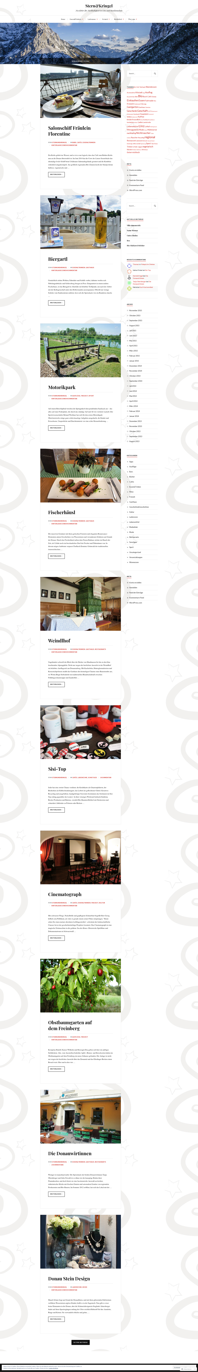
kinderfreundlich (133, 119)
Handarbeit (130, 114)
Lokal (147, 126)
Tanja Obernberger (139, 281)
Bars (74, 142)
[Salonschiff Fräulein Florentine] (80, 117)
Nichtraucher (143, 132)
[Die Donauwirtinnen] (80, 1143)
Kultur (102, 903)
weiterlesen (54, 175)
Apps (131, 462)
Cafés (79, 142)
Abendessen (151, 87)
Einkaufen (132, 100)
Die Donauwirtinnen (69, 1153)
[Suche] (155, 73)
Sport (91, 396)
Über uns (131, 19)
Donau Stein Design (69, 1278)
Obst (152, 133)
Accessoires (131, 92)
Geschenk (132, 110)
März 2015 (133, 351)
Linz (141, 126)
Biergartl (57, 259)
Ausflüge (76, 396)
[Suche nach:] (142, 73)
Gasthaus (90, 267)
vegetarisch (147, 146)
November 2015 (135, 310)
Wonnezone (134, 562)
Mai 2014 (133, 396)
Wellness (139, 149)
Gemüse (147, 107)
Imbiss (129, 117)
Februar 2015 (134, 356)
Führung (143, 104)
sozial (138, 143)
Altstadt (139, 92)
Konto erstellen (135, 170)
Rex (128, 240)
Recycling (141, 137)
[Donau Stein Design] (80, 1268)
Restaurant (131, 140)
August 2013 (134, 441)
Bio (140, 96)
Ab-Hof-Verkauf (139, 87)
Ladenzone (92, 19)
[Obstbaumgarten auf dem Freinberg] (80, 1012)
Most (145, 130)
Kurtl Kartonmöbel (146, 287)
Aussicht (129, 97)
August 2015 (134, 325)
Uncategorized (135, 552)
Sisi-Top (57, 769)
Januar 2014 (134, 416)
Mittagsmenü (133, 129)
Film (155, 101)
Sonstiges (92, 777)
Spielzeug (143, 143)
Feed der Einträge (136, 180)
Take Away (154, 143)
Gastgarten (132, 107)
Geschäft (142, 110)
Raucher (134, 137)
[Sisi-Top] (80, 758)
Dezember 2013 (135, 421)
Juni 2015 (133, 336)
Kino (142, 119)
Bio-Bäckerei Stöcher (136, 245)
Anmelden (133, 175)
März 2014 (133, 406)
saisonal (139, 141)
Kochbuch (146, 120)
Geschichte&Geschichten (139, 507)
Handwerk (136, 114)
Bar (134, 97)
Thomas (136, 264)
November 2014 (135, 371)
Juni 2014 (133, 391)
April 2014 (133, 401)
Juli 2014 (132, 386)
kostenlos (130, 122)
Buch (145, 96)
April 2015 (133, 346)
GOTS (150, 111)
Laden (140, 122)
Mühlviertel (152, 130)
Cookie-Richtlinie (53, 1368)
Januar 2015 (134, 361)
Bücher (132, 477)
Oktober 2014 (134, 376)
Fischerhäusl (61, 512)
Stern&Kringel (99, 5)
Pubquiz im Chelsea (148, 264)
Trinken (130, 147)
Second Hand (151, 140)
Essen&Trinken (75, 19)
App (144, 92)
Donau (154, 97)
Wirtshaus (145, 149)
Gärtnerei (154, 111)
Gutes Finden (132, 235)
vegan (140, 147)
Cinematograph (64, 894)
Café (149, 96)
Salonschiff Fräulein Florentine (69, 131)
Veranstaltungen (135, 557)
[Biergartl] (80, 248)
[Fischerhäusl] (80, 502)
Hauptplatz (144, 114)
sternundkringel (59, 142)
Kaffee (141, 116)
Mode (84, 1287)
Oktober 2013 (134, 431)
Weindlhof (59, 640)
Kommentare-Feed (136, 185)
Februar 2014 (134, 411)
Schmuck (144, 141)
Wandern (130, 149)
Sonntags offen (131, 143)
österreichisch (133, 152)
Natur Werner (132, 230)
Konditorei (152, 119)
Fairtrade (149, 100)
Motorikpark (61, 387)
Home (63, 19)
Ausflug (148, 92)
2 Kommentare (57, 1165)
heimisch (151, 114)
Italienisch (135, 117)
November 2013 (135, 426)
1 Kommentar (105, 777)
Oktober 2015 (134, 315)
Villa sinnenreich (133, 225)
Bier (136, 97)
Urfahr (135, 147)
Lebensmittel (132, 126)
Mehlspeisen (153, 126)
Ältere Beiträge (81, 1342)
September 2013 (135, 436)
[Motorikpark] (80, 376)
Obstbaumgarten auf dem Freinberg (70, 1025)
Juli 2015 (132, 331)
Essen (142, 100)
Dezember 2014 (135, 366)
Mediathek (118, 19)
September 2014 (135, 381)
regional (150, 137)
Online (129, 137)
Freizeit (105, 19)
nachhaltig (131, 133)
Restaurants (100, 649)
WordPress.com (135, 190)
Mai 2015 (133, 341)
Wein (134, 149)
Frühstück (137, 104)
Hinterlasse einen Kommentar (64, 145)
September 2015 (135, 320)
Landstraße (147, 122)
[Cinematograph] (80, 883)
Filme (131, 492)
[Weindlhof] (80, 630)
